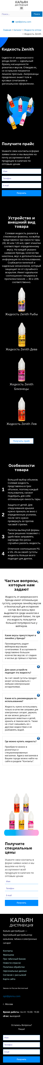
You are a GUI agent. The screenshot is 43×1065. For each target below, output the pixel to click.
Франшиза (8, 954)
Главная (7, 29)
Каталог (18, 29)
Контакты (8, 950)
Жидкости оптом (32, 29)
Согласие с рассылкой (14, 974)
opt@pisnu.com (11, 996)
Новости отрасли (12, 962)
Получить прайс (21, 440)
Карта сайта (9, 979)
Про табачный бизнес (15, 958)
